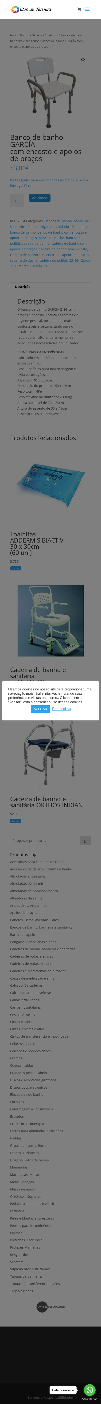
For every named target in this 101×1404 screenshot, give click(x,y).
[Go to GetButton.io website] (89, 1399)
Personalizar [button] (61, 709)
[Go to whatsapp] (90, 1390)
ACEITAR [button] (40, 709)
